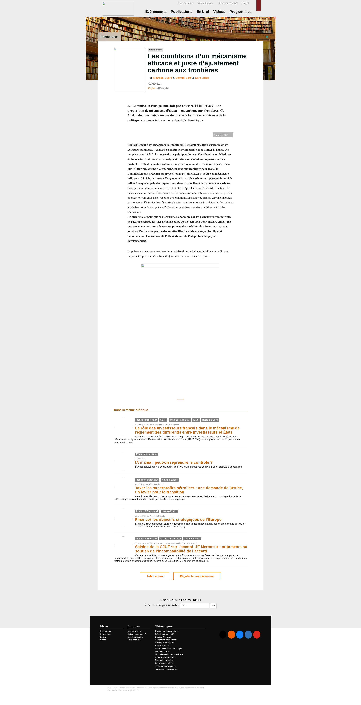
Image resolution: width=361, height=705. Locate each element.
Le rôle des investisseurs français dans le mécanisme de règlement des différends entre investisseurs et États (187, 430)
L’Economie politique (146, 454)
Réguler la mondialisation (197, 576)
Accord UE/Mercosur (170, 538)
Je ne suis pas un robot (163, 605)
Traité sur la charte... (180, 420)
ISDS (196, 420)
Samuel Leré (183, 77)
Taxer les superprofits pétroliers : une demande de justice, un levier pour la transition (189, 490)
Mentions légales (135, 637)
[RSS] (231, 635)
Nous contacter (134, 640)
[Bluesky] (239, 635)
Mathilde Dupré (162, 77)
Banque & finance (163, 637)
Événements (105, 631)
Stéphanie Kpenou (171, 424)
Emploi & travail (162, 645)
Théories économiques (165, 666)
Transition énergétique (147, 480)
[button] (258, 5)
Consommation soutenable (167, 631)
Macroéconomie (162, 651)
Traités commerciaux (146, 420)
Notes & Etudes (155, 49)
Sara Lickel (202, 77)
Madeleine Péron (156, 484)
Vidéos (103, 640)
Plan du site (112, 690)
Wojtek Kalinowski (157, 516)
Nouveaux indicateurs (164, 642)
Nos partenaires (205, 3)
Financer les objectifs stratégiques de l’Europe (178, 519)
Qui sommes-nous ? (228, 3)
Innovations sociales (164, 663)
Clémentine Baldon (157, 543)
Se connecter (124, 690)
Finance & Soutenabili (147, 511)
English (245, 3)
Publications (109, 36)
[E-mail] (222, 635)
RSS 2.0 (134, 690)
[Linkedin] (248, 635)
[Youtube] (256, 635)
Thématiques (163, 626)
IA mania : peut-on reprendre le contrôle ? (174, 462)
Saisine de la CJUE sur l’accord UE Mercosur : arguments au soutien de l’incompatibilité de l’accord (191, 549)
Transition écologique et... (166, 669)
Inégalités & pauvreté (164, 634)
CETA (163, 420)
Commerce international (166, 640)
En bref (103, 637)
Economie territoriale (164, 660)
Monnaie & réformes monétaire (169, 654)
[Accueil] (118, 8)
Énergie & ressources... (165, 657)
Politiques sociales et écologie (168, 648)
